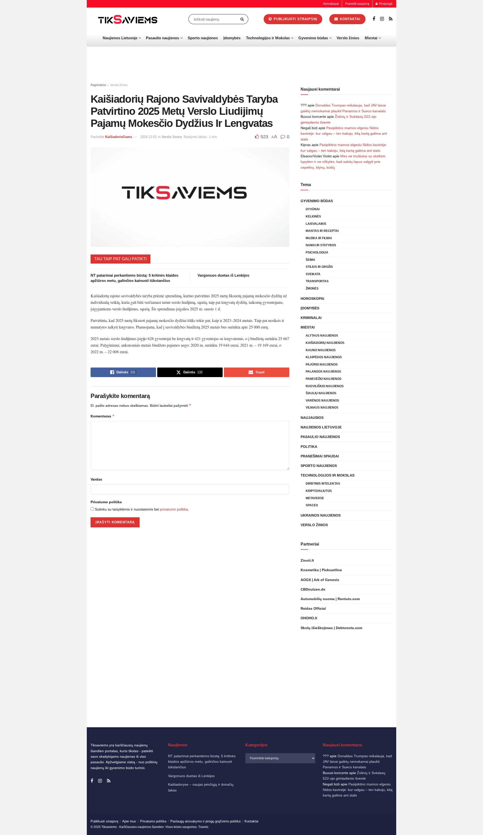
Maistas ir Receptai (322, 231)
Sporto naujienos (203, 38)
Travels (203, 827)
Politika (309, 447)
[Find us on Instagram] (382, 19)
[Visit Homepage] (128, 19)
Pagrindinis (98, 85)
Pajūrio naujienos (322, 364)
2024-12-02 (148, 137)
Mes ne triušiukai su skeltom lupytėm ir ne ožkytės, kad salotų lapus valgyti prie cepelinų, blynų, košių (343, 161)
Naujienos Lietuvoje (120, 38)
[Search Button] (243, 19)
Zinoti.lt (307, 560)
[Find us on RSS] (390, 19)
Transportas (317, 281)
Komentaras (103, 416)
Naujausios (312, 418)
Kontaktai (349, 19)
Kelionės (313, 216)
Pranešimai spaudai (320, 456)
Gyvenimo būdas (313, 38)
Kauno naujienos (321, 350)
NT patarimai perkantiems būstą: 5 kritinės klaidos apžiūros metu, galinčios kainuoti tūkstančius (201, 761)
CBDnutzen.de (313, 589)
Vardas (96, 479)
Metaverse (315, 498)
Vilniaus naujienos (322, 407)
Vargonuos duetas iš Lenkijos (223, 275)
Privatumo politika (106, 502)
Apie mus (129, 821)
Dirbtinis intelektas (323, 483)
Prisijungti (385, 4)
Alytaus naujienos (322, 335)
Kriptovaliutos (319, 491)
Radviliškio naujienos (325, 386)
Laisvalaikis (316, 224)
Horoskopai (331, 4)
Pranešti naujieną (357, 4)
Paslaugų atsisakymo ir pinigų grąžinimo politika (205, 821)
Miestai (371, 38)
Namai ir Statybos (321, 245)
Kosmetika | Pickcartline (321, 570)
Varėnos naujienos (322, 400)
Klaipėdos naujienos (324, 357)
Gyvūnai (312, 209)
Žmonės (312, 288)
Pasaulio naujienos (162, 38)
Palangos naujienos (323, 371)
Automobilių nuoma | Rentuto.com (330, 599)
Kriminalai (311, 318)
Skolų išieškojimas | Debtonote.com (331, 628)
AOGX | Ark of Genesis (320, 580)
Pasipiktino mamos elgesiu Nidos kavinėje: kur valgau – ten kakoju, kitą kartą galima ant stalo (344, 133)
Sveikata (313, 274)
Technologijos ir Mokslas (268, 38)
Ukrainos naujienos (321, 515)
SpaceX (312, 505)
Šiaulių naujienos (321, 393)
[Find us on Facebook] (374, 19)
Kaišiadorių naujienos (325, 343)
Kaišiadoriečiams (118, 137)
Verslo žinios (348, 38)
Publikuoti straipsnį (294, 19)
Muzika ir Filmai (319, 238)
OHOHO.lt (309, 618)
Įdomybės (231, 38)
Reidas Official (313, 608)
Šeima (310, 260)
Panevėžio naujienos (323, 379)
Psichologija (317, 252)
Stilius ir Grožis (319, 267)
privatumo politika (174, 509)
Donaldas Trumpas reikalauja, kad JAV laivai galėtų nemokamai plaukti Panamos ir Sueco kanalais (357, 761)
